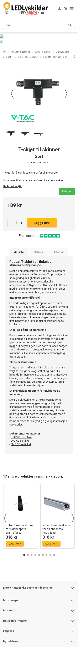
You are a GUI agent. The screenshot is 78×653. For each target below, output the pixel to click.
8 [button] (50, 555)
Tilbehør (59, 252)
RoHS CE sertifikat (21, 437)
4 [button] (35, 555)
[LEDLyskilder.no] (25, 8)
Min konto (9, 610)
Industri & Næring (20, 52)
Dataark (38, 252)
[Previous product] (74, 56)
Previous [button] (5, 518)
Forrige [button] (12, 93)
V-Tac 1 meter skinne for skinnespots (19, 529)
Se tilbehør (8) (12, 186)
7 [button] (46, 555)
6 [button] (43, 555)
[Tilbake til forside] (4, 52)
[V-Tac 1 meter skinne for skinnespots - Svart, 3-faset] (21, 504)
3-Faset (7, 57)
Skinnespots (62, 52)
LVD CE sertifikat (20, 440)
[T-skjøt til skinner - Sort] (11, 134)
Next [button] (73, 518)
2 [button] (28, 555)
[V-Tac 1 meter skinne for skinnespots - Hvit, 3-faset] (57, 504)
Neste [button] (66, 93)
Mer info (19, 252)
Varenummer (34, 162)
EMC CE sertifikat (21, 444)
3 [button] (31, 555)
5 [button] (39, 555)
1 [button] (24, 555)
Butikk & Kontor (43, 52)
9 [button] (54, 555)
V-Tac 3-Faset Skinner (26, 57)
